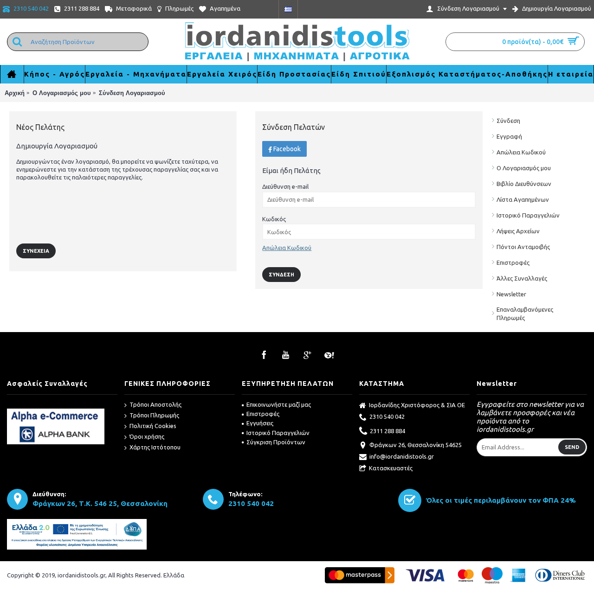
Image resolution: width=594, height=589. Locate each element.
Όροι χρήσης (146, 436)
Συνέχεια (36, 251)
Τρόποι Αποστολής (155, 404)
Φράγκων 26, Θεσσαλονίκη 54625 (415, 445)
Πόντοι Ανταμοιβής (523, 246)
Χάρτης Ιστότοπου (155, 447)
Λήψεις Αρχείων (518, 231)
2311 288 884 (387, 431)
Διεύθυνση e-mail (285, 186)
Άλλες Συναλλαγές (522, 278)
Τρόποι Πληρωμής (154, 415)
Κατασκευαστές (391, 468)
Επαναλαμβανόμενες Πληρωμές (525, 313)
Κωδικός (274, 219)
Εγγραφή (509, 136)
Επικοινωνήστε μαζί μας (278, 404)
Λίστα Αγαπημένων (523, 199)
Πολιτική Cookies (152, 426)
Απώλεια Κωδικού (521, 152)
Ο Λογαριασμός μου (524, 168)
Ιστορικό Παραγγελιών (528, 215)
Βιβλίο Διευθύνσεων (524, 183)
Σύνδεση (508, 120)
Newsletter (511, 294)
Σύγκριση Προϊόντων (275, 442)
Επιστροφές (513, 262)
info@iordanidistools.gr (401, 456)
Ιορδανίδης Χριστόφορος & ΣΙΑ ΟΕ (417, 405)
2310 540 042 (387, 416)
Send (572, 447)
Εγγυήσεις (259, 423)
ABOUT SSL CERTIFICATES (62, 405)
